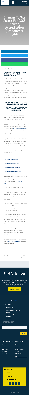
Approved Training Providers (20, 128)
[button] (13, 2)
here (9, 234)
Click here (6, 124)
